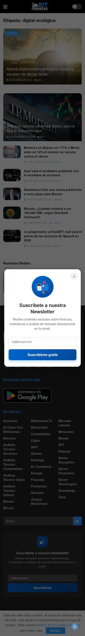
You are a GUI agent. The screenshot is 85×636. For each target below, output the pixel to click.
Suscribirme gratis (42, 354)
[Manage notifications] (74, 626)
